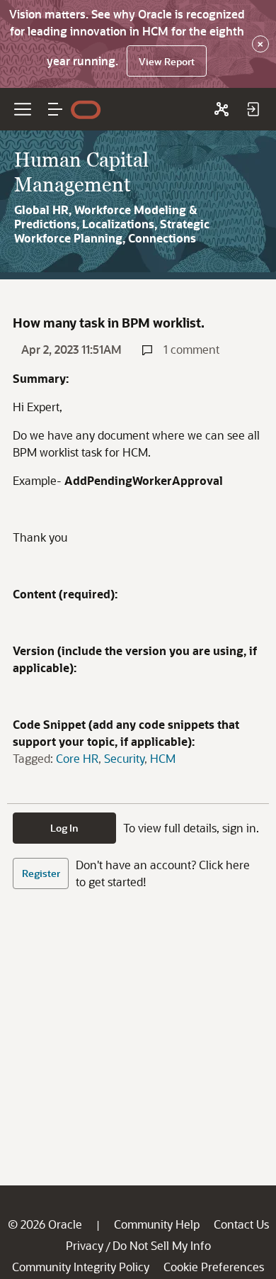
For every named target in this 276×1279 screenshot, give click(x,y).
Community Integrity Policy (80, 1266)
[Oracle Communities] (221, 109)
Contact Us (241, 1224)
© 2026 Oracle (45, 1224)
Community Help (157, 1224)
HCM (163, 758)
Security (124, 758)
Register (41, 873)
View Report (167, 61)
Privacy (84, 1245)
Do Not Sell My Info (162, 1245)
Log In (64, 827)
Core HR (77, 758)
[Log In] (252, 109)
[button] (55, 109)
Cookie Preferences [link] (213, 1266)
